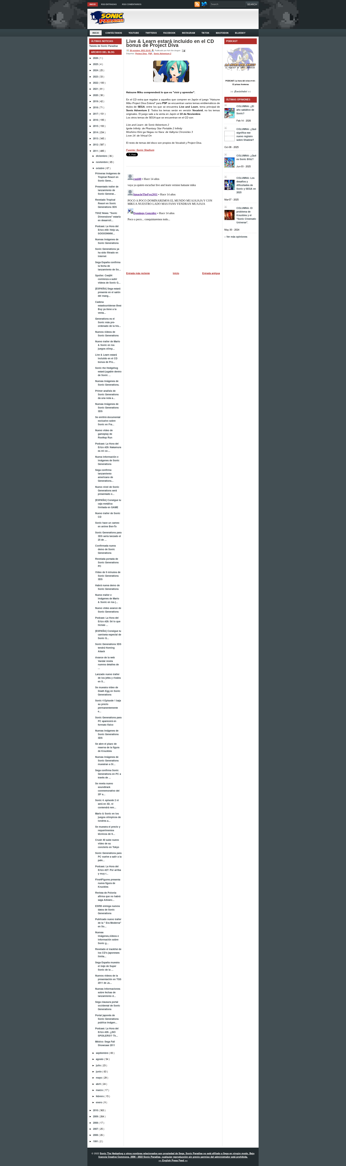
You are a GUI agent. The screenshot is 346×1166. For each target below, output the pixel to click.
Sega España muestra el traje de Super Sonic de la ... (107, 966)
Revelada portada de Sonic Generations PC (107, 562)
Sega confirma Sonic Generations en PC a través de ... (108, 773)
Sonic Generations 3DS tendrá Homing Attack (108, 647)
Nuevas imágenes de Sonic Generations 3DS (107, 407)
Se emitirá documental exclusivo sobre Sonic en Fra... (107, 420)
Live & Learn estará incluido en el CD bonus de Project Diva (170, 43)
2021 (96, 88)
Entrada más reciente (138, 273)
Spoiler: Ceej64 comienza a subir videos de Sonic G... (108, 279)
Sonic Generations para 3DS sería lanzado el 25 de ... (108, 536)
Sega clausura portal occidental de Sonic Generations (107, 1005)
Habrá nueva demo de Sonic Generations (107, 587)
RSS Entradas (109, 4)
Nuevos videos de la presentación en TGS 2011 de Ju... (108, 979)
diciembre (102, 156)
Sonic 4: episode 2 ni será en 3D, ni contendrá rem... (107, 803)
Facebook (169, 32)
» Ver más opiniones (235, 236)
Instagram (188, 32)
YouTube (133, 32)
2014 (96, 132)
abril (99, 1084)
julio (99, 1065)
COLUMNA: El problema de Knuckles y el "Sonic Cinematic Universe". (246, 215)
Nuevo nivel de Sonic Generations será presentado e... (107, 490)
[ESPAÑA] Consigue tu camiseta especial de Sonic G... (108, 634)
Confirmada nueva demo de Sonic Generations (105, 549)
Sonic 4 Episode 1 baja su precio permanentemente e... (108, 706)
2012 (96, 144)
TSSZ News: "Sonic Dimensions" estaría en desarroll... (108, 216)
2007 (96, 1128)
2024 (96, 70)
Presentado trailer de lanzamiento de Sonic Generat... (106, 190)
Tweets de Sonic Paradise (103, 46)
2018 (96, 107)
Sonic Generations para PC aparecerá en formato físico (108, 721)
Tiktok (205, 32)
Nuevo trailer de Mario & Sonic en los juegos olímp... (107, 345)
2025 (96, 64)
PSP (150, 53)
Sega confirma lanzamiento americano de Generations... (104, 475)
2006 (96, 1135)
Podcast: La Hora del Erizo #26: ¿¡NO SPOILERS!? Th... (107, 1032)
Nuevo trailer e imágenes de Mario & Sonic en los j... (107, 598)
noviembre (102, 162)
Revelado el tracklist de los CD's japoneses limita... (108, 952)
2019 (96, 101)
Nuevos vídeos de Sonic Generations (107, 333)
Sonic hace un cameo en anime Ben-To (107, 524)
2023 (96, 76)
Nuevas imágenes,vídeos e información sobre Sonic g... (107, 938)
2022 (96, 82)
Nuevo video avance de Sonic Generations (108, 609)
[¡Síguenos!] (204, 6)
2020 (96, 95)
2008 (96, 1122)
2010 (96, 1110)
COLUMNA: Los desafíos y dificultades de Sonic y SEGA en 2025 (246, 185)
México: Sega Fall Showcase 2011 (105, 1043)
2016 (96, 120)
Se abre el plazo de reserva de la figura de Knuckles (107, 747)
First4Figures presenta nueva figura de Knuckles (107, 883)
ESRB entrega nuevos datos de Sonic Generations (107, 909)
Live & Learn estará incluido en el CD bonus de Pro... (106, 358)
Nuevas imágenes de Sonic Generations (107, 241)
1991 (96, 1141)
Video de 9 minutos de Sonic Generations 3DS (107, 575)
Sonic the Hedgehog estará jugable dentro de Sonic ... (108, 371)
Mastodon (222, 32)
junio (99, 1071)
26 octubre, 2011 (138, 50)
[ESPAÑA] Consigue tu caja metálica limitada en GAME (108, 503)
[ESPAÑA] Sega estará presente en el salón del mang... (107, 292)
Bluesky (240, 32)
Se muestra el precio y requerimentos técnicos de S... (107, 830)
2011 (96, 151)
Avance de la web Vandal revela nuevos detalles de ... (107, 663)
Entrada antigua (211, 273)
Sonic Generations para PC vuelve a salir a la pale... (108, 856)
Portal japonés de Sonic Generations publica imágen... (107, 1018)
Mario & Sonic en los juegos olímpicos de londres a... (108, 817)
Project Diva (141, 53)
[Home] (105, 23)
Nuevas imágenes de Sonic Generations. (107, 382)
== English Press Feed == (173, 1160)
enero (99, 1102)
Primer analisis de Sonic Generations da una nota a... (107, 394)
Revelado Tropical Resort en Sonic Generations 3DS (106, 203)
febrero (100, 1096)
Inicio (93, 4)
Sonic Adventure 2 (162, 53)
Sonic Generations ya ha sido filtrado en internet (107, 252)
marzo (100, 1090)
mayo (99, 1077)
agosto (100, 1059)
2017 (96, 113)
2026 (96, 58)
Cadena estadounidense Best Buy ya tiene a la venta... (108, 307)
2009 (96, 1116)
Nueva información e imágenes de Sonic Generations (107, 460)
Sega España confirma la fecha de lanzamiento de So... (108, 265)
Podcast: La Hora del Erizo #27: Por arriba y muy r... (108, 870)
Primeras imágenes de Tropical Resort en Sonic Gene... (107, 177)
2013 (96, 138)
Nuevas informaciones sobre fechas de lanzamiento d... (107, 992)
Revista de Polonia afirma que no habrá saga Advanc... (107, 896)
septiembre (102, 1053)
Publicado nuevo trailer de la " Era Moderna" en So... (108, 922)
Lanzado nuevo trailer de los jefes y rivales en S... (108, 677)
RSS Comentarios (131, 4)
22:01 (148, 50)
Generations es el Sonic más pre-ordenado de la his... (108, 322)
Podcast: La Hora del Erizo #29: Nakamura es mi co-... (108, 447)
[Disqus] (173, 218)
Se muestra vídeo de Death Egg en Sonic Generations (107, 691)
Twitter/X (151, 32)
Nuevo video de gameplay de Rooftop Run (104, 434)
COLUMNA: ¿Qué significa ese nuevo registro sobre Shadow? (246, 134)
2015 (96, 126)
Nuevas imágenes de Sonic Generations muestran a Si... (107, 760)
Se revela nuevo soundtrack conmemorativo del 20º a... (107, 789)
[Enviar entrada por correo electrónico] (183, 50)
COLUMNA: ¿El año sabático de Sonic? (245, 109)
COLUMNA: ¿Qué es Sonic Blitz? (246, 157)
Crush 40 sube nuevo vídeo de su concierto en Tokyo (107, 843)
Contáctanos (113, 32)
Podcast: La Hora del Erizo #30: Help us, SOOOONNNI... (107, 229)
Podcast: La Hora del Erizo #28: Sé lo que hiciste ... (107, 621)
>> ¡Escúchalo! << (240, 91)
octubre (100, 168)
